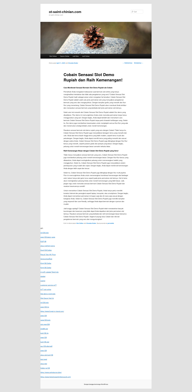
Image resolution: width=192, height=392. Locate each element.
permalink (111, 223)
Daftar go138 (45, 368)
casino (42, 280)
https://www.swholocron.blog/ (51, 372)
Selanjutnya (138, 63)
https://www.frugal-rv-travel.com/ (52, 311)
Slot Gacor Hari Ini (47, 298)
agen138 (43, 315)
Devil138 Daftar (46, 250)
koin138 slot (44, 342)
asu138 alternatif (46, 346)
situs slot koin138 (46, 355)
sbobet (42, 276)
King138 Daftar (45, 263)
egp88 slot (44, 328)
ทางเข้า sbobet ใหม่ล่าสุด (49, 272)
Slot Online (53, 56)
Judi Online (85, 56)
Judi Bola (76, 56)
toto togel (43, 359)
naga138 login (45, 320)
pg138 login (44, 232)
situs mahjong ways (47, 246)
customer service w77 (48, 285)
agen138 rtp (44, 307)
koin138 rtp (44, 333)
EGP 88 (43, 241)
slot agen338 (45, 324)
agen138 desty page (47, 237)
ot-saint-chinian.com (65, 11)
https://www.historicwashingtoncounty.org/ (55, 377)
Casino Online (64, 56)
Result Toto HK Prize (48, 254)
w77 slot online (45, 289)
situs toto (43, 363)
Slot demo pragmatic (47, 294)
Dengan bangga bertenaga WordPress (96, 384)
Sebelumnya (127, 63)
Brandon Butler (73, 63)
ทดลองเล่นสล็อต (46, 259)
